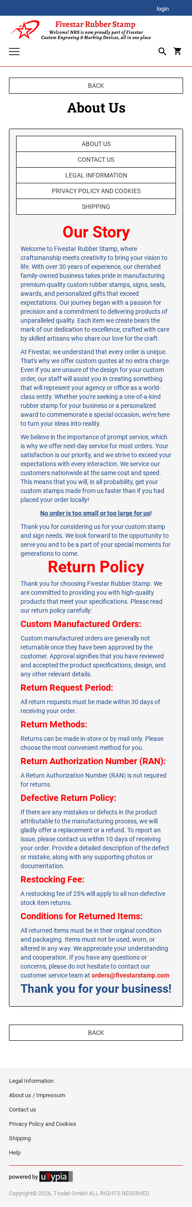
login (163, 9)
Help (15, 1152)
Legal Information (96, 175)
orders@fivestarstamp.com (130, 975)
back (96, 85)
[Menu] (14, 52)
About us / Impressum (37, 1095)
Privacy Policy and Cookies (96, 191)
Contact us (96, 159)
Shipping (96, 206)
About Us (96, 143)
